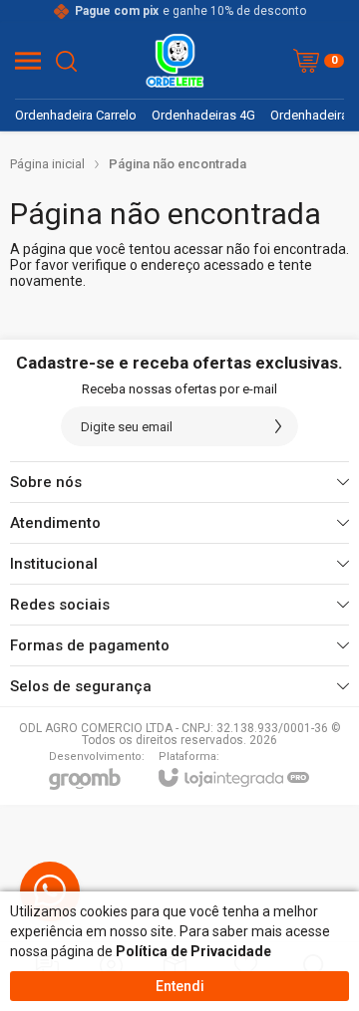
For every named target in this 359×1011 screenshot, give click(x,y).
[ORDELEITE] (174, 61)
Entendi (180, 986)
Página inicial (47, 163)
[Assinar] (278, 426)
